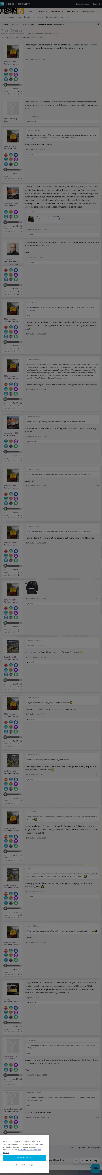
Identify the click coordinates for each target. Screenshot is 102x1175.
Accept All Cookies (24, 1158)
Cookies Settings (24, 1165)
